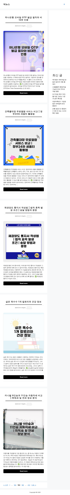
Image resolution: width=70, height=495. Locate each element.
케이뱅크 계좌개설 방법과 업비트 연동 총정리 (59, 82)
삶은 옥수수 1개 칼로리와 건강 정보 (23, 301)
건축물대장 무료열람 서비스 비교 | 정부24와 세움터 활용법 (24, 112)
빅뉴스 (6, 4)
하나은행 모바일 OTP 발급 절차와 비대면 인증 (23, 18)
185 (22, 485)
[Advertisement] (59, 39)
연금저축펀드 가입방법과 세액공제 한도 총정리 (59, 104)
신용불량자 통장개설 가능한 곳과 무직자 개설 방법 (59, 89)
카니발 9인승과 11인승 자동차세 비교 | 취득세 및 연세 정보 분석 (24, 396)
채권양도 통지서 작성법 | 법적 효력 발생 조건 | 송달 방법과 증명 (24, 208)
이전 (5, 485)
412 (29, 485)
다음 (33, 485)
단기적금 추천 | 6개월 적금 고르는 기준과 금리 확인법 (58, 96)
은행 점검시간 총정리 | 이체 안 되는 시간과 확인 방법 (59, 111)
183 (15, 485)
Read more (23, 93)
